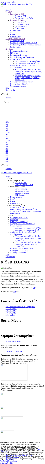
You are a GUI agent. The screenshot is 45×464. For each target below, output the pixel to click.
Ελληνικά (4, 94)
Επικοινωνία (10, 90)
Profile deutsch (15, 47)
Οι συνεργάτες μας (22, 26)
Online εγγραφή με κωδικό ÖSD (27, 63)
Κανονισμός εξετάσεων (18, 55)
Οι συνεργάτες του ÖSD (24, 18)
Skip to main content (8, 2)
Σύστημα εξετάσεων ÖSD (15, 39)
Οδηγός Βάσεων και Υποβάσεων (22, 57)
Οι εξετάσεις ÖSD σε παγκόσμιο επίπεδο (25, 45)
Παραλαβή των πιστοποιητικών (21, 82)
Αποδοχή (3, 461)
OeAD (12, 32)
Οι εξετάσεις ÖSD (17, 41)
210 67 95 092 (11, 311)
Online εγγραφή (16, 59)
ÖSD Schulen (20, 28)
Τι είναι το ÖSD (21, 16)
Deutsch (9, 98)
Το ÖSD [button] (9, 179)
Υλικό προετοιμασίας (18, 86)
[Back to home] (16, 4)
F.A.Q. (12, 35)
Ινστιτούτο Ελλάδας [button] (17, 187)
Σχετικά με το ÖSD (17, 14)
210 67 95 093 (11, 313)
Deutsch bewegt (16, 37)
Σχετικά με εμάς (21, 22)
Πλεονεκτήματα (16, 30)
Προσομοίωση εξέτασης (19, 84)
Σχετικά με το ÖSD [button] (17, 181)
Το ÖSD (9, 12)
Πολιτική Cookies (6, 463)
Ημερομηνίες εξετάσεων (19, 51)
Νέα (7, 88)
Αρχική (8, 10)
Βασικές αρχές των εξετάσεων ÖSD (23, 43)
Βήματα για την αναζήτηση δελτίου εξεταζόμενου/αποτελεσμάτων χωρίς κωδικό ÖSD (28, 72)
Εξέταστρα (14, 53)
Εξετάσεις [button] (9, 216)
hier (34, 288)
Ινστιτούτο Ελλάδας (17, 20)
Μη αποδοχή (12, 461)
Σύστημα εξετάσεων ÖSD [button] (15, 205)
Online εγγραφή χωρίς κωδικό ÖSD (28, 61)
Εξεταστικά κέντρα (22, 24)
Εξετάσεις (9, 49)
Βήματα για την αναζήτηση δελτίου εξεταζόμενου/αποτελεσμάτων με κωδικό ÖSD (27, 78)
